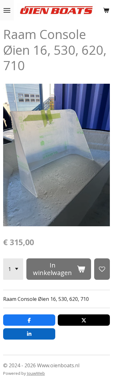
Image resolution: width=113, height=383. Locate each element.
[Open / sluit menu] (7, 10)
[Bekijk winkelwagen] (106, 10)
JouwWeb (36, 373)
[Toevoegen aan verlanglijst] (102, 269)
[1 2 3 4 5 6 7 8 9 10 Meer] (13, 269)
